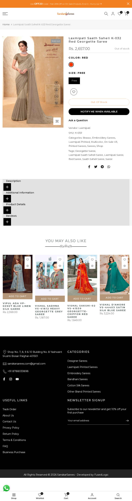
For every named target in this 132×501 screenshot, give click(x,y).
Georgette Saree (85, 150)
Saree (109, 159)
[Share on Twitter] (95, 167)
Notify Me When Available (99, 111)
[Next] (126, 278)
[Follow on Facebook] (4, 379)
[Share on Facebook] (89, 167)
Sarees (91, 145)
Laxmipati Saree (113, 154)
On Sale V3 (110, 141)
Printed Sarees (77, 145)
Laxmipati (84, 127)
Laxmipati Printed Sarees (82, 367)
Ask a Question (78, 120)
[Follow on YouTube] (17, 379)
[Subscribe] (125, 420)
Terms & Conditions (14, 440)
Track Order (9, 409)
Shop (100, 145)
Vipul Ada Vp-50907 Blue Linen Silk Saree (86, 306)
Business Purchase (14, 452)
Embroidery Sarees (103, 137)
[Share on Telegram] (102, 167)
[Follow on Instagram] (10, 379)
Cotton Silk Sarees (78, 385)
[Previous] (6, 278)
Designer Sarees (77, 360)
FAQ (5, 446)
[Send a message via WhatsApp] (6, 488)
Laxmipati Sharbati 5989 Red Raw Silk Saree (19, 311)
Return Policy (11, 433)
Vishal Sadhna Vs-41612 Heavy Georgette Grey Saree (118, 310)
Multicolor (97, 141)
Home (6, 24)
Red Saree (75, 159)
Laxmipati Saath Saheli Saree (86, 154)
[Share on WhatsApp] (108, 167)
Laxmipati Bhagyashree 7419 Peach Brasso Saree (50, 314)
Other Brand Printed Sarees (84, 391)
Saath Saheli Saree (93, 159)
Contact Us (9, 421)
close (4, 3)
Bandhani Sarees (77, 379)
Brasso (87, 137)
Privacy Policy (11, 427)
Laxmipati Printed (79, 141)
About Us (8, 415)
